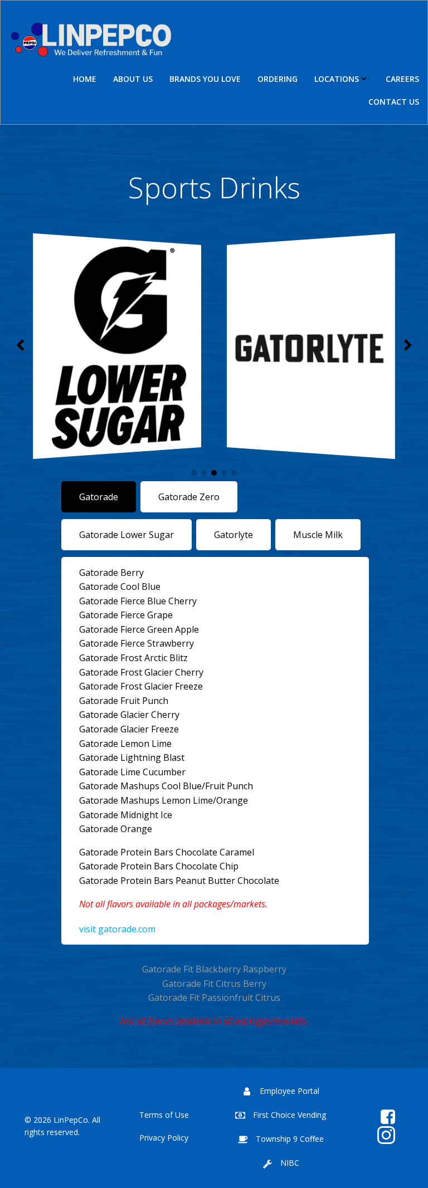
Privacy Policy (163, 1137)
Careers (402, 79)
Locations (336, 79)
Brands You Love (205, 79)
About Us (133, 79)
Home (84, 79)
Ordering (277, 79)
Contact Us (393, 101)
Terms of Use (164, 1114)
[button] (194, 473)
